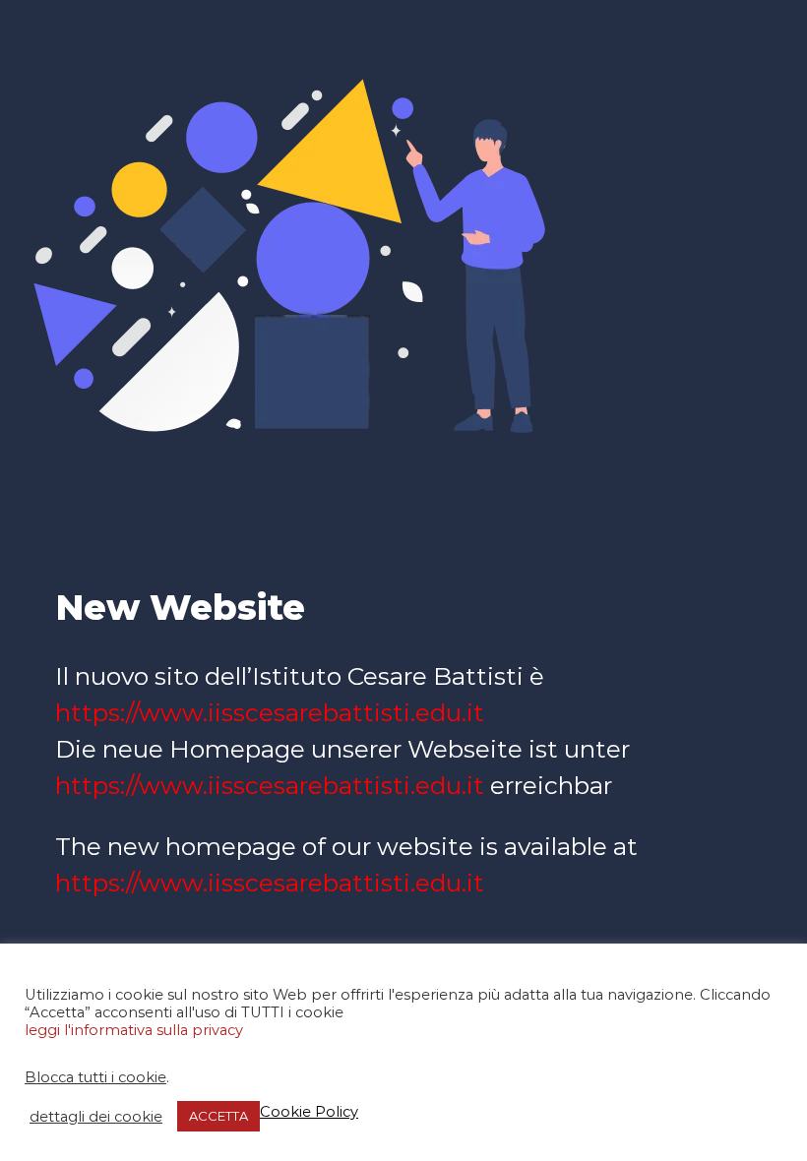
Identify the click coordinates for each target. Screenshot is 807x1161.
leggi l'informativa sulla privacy (134, 1030)
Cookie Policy (309, 1112)
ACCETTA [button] (218, 1116)
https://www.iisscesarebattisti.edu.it (269, 712)
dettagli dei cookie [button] (96, 1117)
